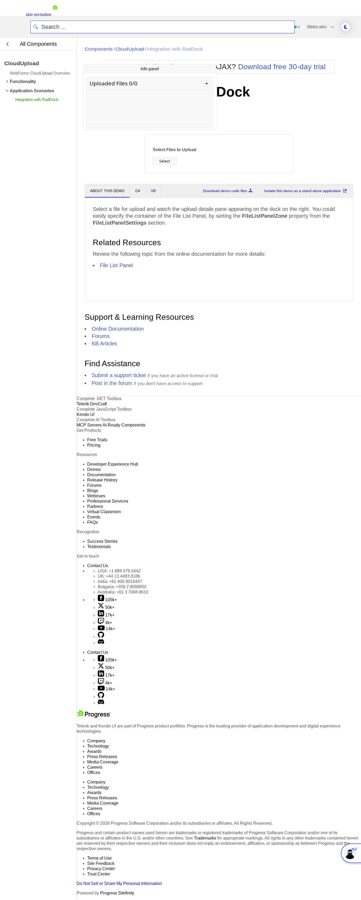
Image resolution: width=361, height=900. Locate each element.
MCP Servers (89, 425)
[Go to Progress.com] (94, 716)
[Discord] (101, 643)
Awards (94, 751)
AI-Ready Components (124, 425)
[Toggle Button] (206, 83)
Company (96, 741)
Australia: (123, 592)
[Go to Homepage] (54, 14)
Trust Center (98, 874)
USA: (119, 571)
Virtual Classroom (104, 511)
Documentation (101, 474)
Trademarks (205, 838)
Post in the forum (112, 383)
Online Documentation (118, 329)
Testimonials (99, 546)
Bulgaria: (122, 586)
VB (153, 191)
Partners (95, 506)
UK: (119, 576)
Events (93, 517)
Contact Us (97, 565)
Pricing (93, 445)
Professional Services (107, 501)
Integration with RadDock (175, 49)
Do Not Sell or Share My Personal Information (119, 883)
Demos (94, 469)
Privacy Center (101, 868)
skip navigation (38, 14)
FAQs (92, 522)
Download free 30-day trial (282, 67)
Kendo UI (85, 414)
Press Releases (102, 756)
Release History (102, 480)
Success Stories (102, 541)
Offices (93, 772)
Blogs (92, 490)
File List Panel (116, 265)
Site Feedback (100, 863)
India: (120, 581)
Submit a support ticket (119, 375)
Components (99, 49)
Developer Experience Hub (112, 464)
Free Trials (97, 440)
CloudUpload (129, 49)
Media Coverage (102, 762)
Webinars (96, 496)
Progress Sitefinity (117, 893)
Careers (94, 767)
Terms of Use (99, 858)
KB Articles (104, 343)
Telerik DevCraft (92, 404)
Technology (98, 746)
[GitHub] (101, 636)
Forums (101, 336)
